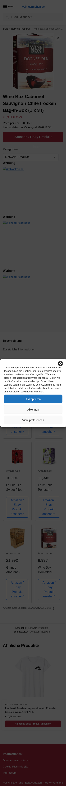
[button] (60, 364)
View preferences (33, 419)
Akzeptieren (33, 398)
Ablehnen (33, 409)
